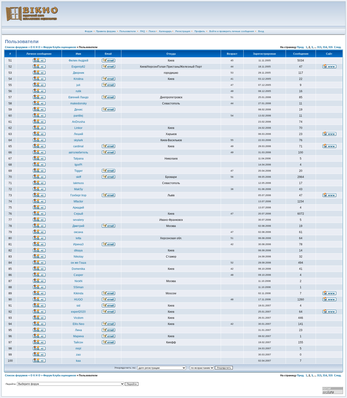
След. (337, 47)
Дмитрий (78, 226)
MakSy (78, 189)
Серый (78, 213)
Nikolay (78, 256)
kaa (78, 360)
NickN (78, 281)
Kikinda (78, 293)
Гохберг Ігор (78, 195)
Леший (78, 134)
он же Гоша (78, 262)
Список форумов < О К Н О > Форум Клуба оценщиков (40, 47)
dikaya (78, 250)
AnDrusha (78, 121)
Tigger (78, 170)
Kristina (78, 79)
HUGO (78, 299)
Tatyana (78, 158)
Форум (88, 31)
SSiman (78, 287)
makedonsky (78, 103)
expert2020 (78, 311)
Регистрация (182, 31)
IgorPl (78, 164)
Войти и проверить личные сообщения (231, 31)
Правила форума (106, 31)
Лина (78, 330)
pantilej (78, 115)
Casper (78, 275)
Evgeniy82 (78, 66)
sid (78, 305)
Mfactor (78, 201)
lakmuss (78, 183)
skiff (78, 177)
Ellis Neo (78, 324)
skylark (78, 140)
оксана (78, 232)
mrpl (78, 348)
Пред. (300, 47)
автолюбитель (78, 152)
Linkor (78, 128)
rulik (78, 91)
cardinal (78, 146)
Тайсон (78, 342)
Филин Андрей (78, 60)
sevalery (78, 220)
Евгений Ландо (78, 97)
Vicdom (78, 318)
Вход (261, 31)
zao (78, 354)
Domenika (78, 269)
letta (78, 238)
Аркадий (78, 207)
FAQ (142, 31)
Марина (78, 336)
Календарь (165, 31)
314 (325, 47)
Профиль (200, 31)
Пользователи (127, 31)
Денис (78, 109)
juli (78, 85)
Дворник (78, 72)
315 (330, 47)
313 (319, 47)
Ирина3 (78, 244)
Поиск (152, 31)
